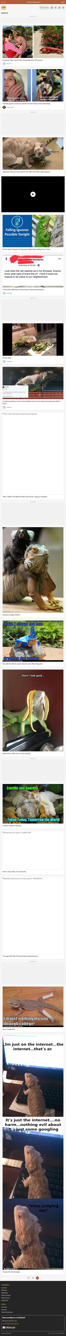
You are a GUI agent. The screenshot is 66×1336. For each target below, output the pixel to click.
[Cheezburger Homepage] (33, 1328)
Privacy (52, 1333)
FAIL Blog (4, 1290)
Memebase (4, 1293)
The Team (4, 1307)
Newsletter (45, 7)
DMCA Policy (62, 1333)
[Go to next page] (37, 1278)
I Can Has (4, 1288)
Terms (49, 1333)
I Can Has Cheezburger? (33, 2)
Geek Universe (5, 1298)
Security (57, 1333)
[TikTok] (59, 7)
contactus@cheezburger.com (10, 1323)
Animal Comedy (6, 1295)
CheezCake (4, 1300)
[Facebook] (55, 7)
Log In (63, 2)
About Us (4, 1309)
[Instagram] (51, 7)
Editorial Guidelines (7, 1312)
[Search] (5, 2)
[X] (63, 7)
